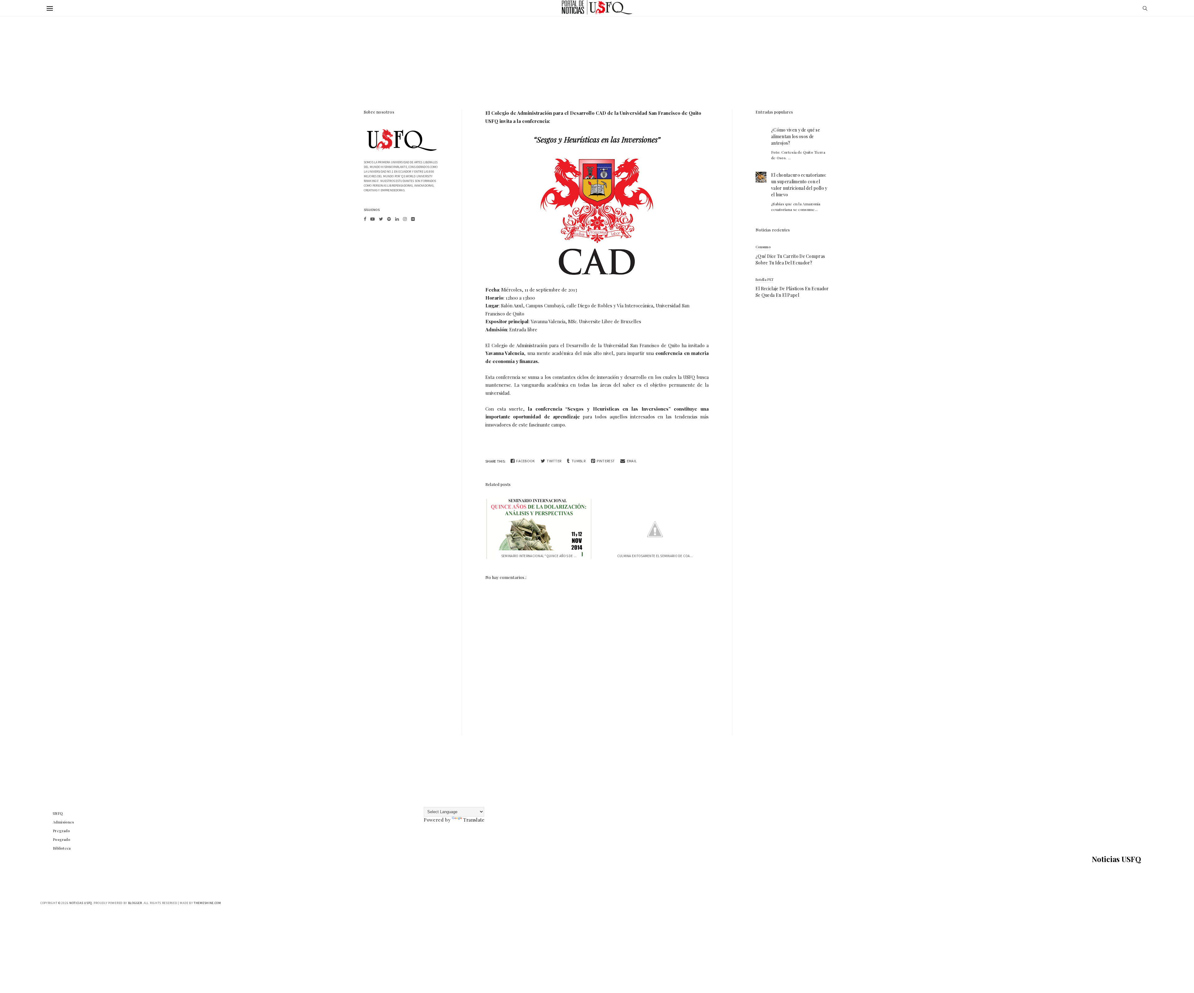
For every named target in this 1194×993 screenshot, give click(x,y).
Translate (473, 820)
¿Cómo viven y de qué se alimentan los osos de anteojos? (795, 136)
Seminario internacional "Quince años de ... (539, 556)
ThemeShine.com (207, 903)
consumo (763, 247)
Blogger (135, 903)
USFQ (58, 813)
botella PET (765, 279)
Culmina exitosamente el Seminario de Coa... (655, 556)
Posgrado (61, 839)
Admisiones (63, 821)
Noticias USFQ (1116, 859)
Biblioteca (62, 848)
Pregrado (61, 830)
